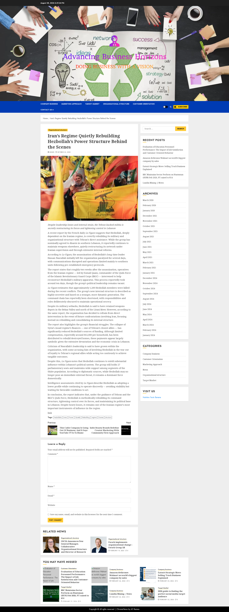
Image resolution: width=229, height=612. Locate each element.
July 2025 (147, 241)
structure (108, 417)
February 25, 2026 (167, 581)
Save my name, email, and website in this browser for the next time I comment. (86, 514)
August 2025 (148, 236)
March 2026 (148, 200)
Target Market (92, 104)
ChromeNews (122, 609)
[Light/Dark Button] (165, 107)
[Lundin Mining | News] (99, 594)
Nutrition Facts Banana (152, 397)
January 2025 (149, 273)
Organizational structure (116, 104)
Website (51, 505)
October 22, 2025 (63, 152)
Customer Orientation (144, 104)
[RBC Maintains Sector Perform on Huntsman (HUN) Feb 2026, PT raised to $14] (51, 594)
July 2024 (147, 304)
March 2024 (148, 325)
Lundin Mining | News (153, 182)
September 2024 (150, 293)
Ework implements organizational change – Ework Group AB (120, 545)
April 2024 (147, 319)
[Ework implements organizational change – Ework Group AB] (98, 545)
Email (51, 495)
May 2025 (147, 252)
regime (94, 417)
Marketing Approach (71, 104)
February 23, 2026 (70, 601)
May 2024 (147, 314)
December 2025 (150, 215)
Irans (65, 417)
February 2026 (149, 205)
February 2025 (149, 267)
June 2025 (147, 247)
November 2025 (150, 221)
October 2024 (149, 288)
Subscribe (182, 107)
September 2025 (150, 231)
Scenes (101, 417)
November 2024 (150, 283)
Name (51, 486)
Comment (53, 454)
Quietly (77, 417)
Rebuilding (86, 417)
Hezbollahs (58, 417)
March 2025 (148, 262)
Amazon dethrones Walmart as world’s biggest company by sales (123, 575)
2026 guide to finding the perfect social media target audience (171, 594)
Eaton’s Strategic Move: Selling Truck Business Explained (169, 575)
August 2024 (148, 299)
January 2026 (149, 210)
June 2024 (147, 309)
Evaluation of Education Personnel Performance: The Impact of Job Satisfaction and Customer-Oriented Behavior (163, 149)
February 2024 (149, 330)
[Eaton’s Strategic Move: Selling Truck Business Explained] (148, 575)
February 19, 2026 (117, 551)
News (145, 369)
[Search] (170, 107)
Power (71, 417)
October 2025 (149, 226)
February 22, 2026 (118, 597)
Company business (49, 104)
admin (52, 152)
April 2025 (147, 257)
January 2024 (149, 335)
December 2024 (150, 278)
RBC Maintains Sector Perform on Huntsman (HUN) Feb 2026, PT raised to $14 (75, 594)
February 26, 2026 (118, 581)
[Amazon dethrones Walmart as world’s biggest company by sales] (99, 575)
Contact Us (46, 110)
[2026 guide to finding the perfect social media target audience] (148, 594)
